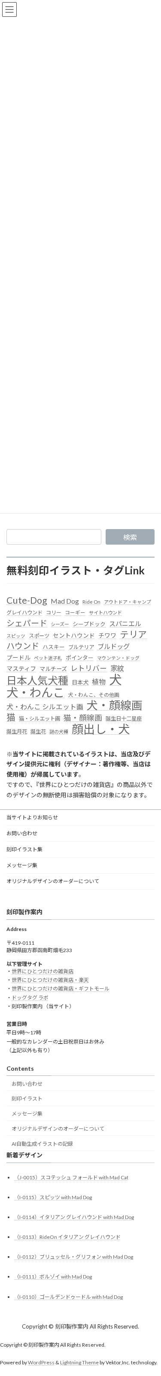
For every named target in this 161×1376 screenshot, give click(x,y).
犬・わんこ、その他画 (93, 695)
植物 (99, 681)
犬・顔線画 (115, 705)
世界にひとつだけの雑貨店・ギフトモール (60, 988)
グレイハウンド (24, 612)
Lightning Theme (79, 1362)
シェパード (26, 623)
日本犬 (80, 682)
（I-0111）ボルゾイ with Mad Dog (53, 1276)
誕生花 (38, 731)
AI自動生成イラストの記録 (42, 1143)
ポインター (80, 657)
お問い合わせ (21, 833)
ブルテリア (81, 647)
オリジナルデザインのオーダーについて (52, 881)
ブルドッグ (113, 646)
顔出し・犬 (101, 729)
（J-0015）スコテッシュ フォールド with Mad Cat (71, 1177)
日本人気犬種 (37, 680)
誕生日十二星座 (124, 718)
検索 (130, 537)
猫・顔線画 (83, 717)
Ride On (91, 602)
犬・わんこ (35, 692)
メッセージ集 (21, 865)
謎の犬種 (58, 731)
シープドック (89, 624)
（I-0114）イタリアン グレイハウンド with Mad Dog (74, 1217)
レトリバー (88, 668)
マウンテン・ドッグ (118, 658)
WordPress (41, 1362)
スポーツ (39, 636)
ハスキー (54, 646)
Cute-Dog (26, 601)
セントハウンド (74, 635)
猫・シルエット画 (39, 718)
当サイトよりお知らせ (32, 817)
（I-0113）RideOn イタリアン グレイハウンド (67, 1237)
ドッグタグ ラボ (30, 997)
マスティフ (21, 668)
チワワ (107, 635)
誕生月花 (16, 731)
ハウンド (22, 646)
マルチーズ (53, 668)
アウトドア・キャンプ (127, 602)
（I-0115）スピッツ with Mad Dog (53, 1197)
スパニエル (125, 623)
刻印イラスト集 (24, 849)
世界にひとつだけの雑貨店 (42, 971)
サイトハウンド (105, 612)
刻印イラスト (27, 1098)
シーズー (60, 624)
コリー (53, 612)
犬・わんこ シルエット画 (44, 706)
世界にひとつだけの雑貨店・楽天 (50, 980)
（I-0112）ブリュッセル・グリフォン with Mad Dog (73, 1257)
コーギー (75, 612)
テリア (133, 634)
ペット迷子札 (48, 658)
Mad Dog (65, 601)
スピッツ (15, 636)
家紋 (117, 668)
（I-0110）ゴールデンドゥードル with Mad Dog (68, 1296)
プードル (18, 657)
